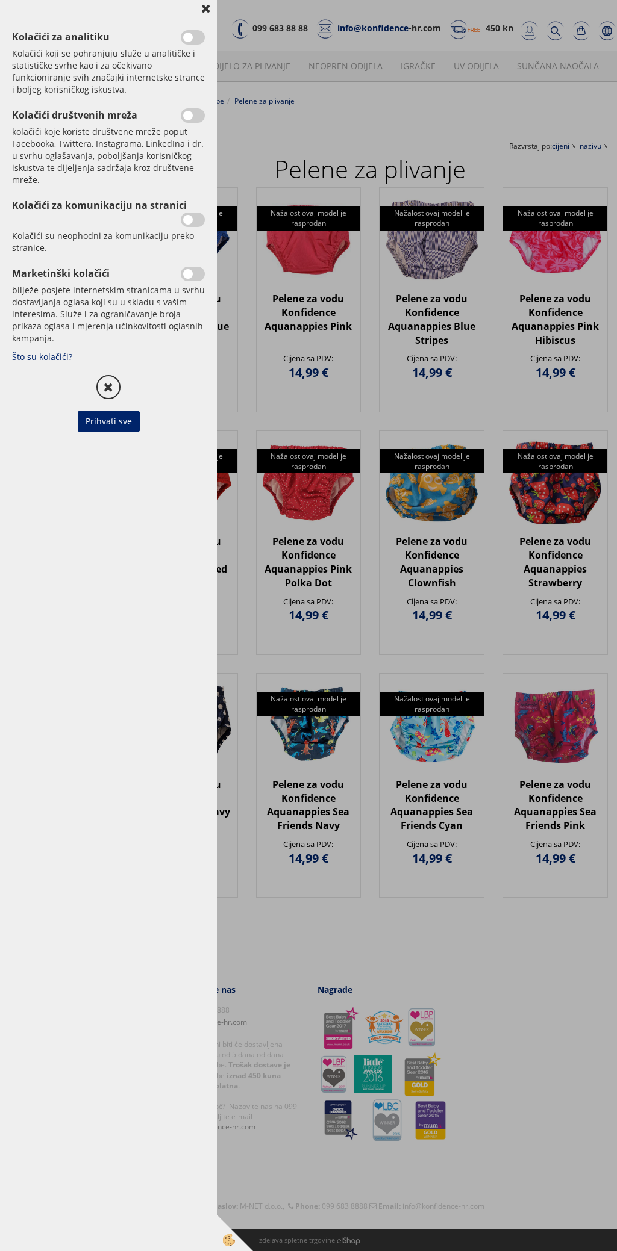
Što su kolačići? (42, 356)
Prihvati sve (109, 421)
